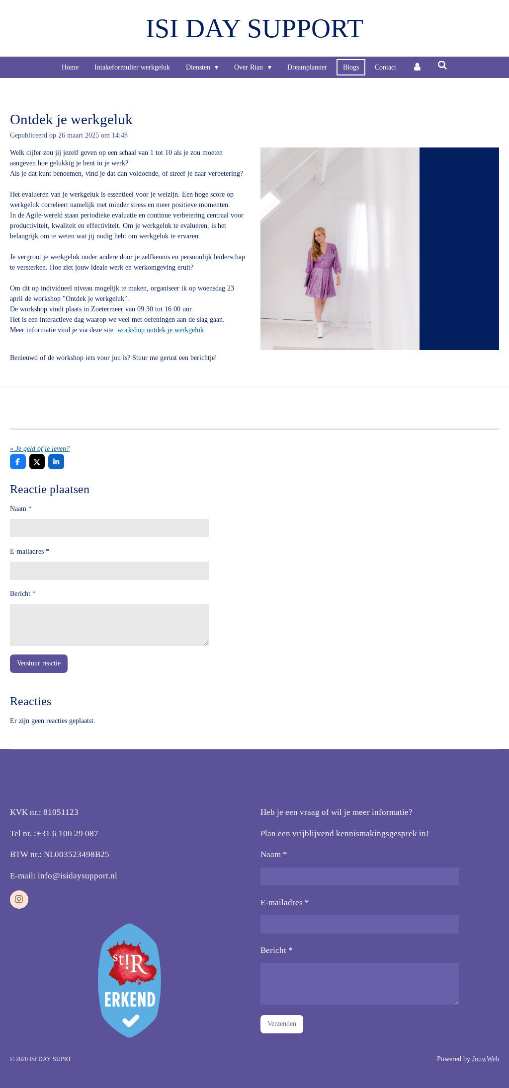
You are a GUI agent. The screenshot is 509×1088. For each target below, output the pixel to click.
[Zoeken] (442, 66)
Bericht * (23, 593)
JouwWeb (485, 1059)
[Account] (417, 67)
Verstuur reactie (39, 663)
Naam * (21, 508)
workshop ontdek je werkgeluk (160, 330)
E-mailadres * (29, 551)
